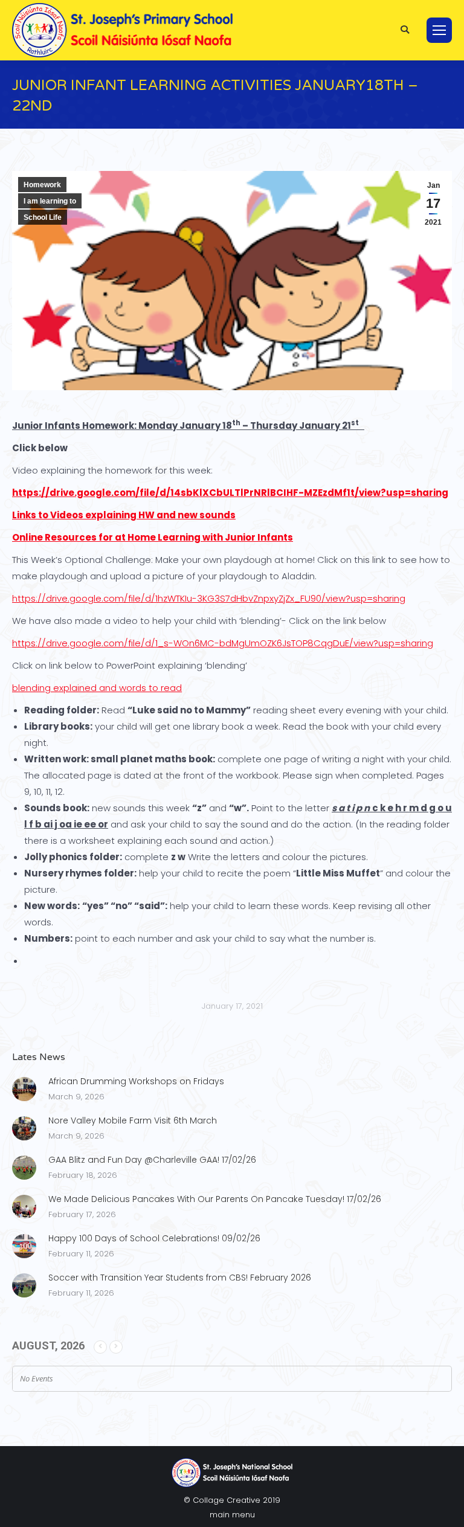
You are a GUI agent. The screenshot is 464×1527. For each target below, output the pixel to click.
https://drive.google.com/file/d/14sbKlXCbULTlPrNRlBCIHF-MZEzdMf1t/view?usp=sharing (230, 492)
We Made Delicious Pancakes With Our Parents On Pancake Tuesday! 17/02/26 (214, 1199)
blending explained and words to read (97, 687)
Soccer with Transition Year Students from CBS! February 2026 (179, 1277)
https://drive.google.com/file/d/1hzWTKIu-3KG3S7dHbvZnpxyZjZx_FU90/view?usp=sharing (208, 598)
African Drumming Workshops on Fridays (136, 1081)
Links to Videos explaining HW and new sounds (124, 515)
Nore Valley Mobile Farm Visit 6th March (132, 1120)
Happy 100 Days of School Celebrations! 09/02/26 (154, 1238)
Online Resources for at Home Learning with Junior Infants (152, 537)
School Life (43, 217)
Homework (42, 185)
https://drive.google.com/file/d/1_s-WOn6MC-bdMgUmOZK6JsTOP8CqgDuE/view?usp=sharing (222, 643)
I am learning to (50, 201)
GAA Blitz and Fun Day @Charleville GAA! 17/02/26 (152, 1160)
